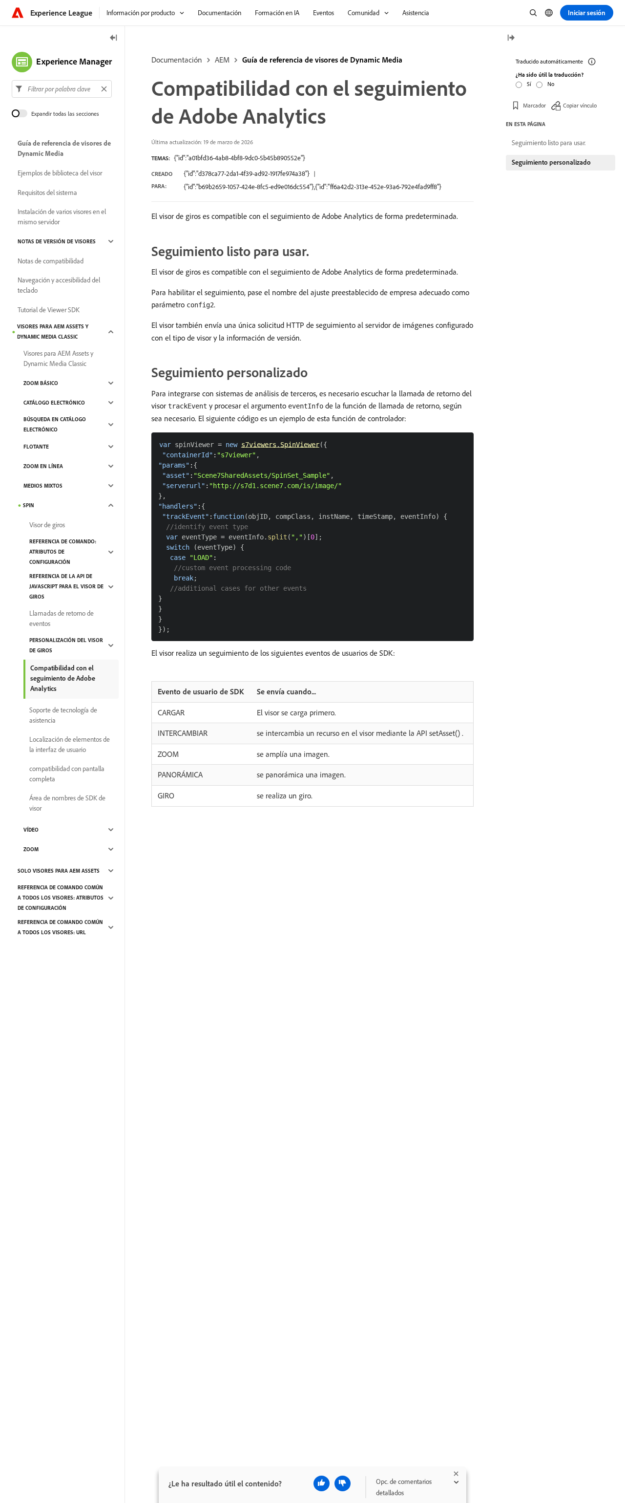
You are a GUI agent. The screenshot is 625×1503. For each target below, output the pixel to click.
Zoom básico (40, 383)
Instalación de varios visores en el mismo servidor (62, 216)
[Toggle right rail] (510, 38)
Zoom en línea (43, 466)
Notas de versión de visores (57, 241)
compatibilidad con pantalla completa (66, 773)
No (550, 83)
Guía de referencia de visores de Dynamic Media (322, 59)
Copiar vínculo (580, 104)
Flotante (36, 446)
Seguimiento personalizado (551, 162)
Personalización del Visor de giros (66, 645)
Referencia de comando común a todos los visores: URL (60, 927)
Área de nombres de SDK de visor (67, 803)
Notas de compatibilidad (50, 261)
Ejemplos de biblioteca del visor (60, 173)
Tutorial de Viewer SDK (49, 309)
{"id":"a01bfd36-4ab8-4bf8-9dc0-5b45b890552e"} (239, 157)
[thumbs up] (321, 1483)
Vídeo (31, 829)
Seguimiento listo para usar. (548, 142)
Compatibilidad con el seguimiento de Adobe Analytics (62, 678)
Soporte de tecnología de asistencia (63, 715)
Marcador (534, 104)
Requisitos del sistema (47, 192)
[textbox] (62, 89)
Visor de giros (47, 524)
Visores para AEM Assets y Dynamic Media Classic (52, 331)
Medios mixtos (42, 485)
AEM (222, 59)
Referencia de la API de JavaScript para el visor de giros (66, 586)
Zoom (31, 849)
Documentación (176, 59)
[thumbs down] (342, 1483)
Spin (28, 505)
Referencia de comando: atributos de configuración (62, 551)
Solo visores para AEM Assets (59, 870)
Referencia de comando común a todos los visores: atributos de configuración (61, 897)
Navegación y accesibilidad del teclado (59, 285)
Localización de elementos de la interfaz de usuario (69, 744)
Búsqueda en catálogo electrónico (54, 424)
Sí (529, 83)
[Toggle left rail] (114, 38)
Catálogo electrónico (54, 402)
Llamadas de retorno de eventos (61, 618)
